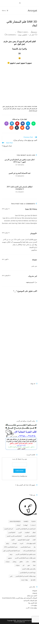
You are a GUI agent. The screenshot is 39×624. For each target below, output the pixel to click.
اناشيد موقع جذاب (30, 543)
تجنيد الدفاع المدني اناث (29, 551)
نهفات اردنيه (24, 580)
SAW (25, 106)
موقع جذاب (34, 605)
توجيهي (10, 558)
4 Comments (11, 35)
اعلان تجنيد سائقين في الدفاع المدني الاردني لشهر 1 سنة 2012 (20, 160)
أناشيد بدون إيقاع (32, 596)
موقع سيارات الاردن (31, 608)
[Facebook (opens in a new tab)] (20, 3)
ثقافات (33, 561)
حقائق (21, 561)
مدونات (17, 565)
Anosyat (32, 10)
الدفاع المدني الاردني (30, 536)
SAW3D (29, 106)
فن (4, 108)
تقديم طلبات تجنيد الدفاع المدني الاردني (25, 558)
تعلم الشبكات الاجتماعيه (30, 600)
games (26, 521)
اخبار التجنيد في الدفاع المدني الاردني (25, 529)
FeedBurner (23, 476)
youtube (34, 106)
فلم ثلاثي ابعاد (12, 108)
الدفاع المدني (11, 532)
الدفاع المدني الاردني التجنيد (14, 536)
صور (28, 565)
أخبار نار (31, 35)
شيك (34, 565)
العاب (34, 540)
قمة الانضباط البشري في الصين (19, 173)
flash (33, 521)
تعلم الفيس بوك (32, 603)
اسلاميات (27, 532)
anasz (35, 32)
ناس (11, 576)
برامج (7, 543)
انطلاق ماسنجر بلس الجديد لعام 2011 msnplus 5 (19, 188)
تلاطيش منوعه (22, 35)
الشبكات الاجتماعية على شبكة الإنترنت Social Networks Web (19, 598)
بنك (34, 547)
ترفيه (11, 554)
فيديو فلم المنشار (33, 110)
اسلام (34, 532)
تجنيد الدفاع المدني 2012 (10, 547)
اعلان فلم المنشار (10, 106)
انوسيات (18, 108)
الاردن (20, 532)
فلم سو (7, 108)
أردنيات (18, 525)
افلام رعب (23, 108)
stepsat (34, 593)
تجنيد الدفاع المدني (25, 547)
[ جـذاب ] (33, 525)
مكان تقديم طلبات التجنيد (28, 569)
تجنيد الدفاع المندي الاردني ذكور (11, 551)
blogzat (34, 591)
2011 (22, 106)
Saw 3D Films (31, 209)
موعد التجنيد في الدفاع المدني (28, 572)
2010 (19, 106)
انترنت (21, 543)
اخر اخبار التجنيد (8, 529)
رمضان (14, 561)
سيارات (7, 561)
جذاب (27, 561)
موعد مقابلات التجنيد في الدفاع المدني (25, 576)
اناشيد (12, 540)
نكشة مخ (33, 580)
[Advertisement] (19, 363)
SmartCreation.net (19, 622)
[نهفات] (25, 525)
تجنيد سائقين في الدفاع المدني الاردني (25, 554)
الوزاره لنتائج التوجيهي (23, 540)
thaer (34, 260)
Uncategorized (15, 521)
